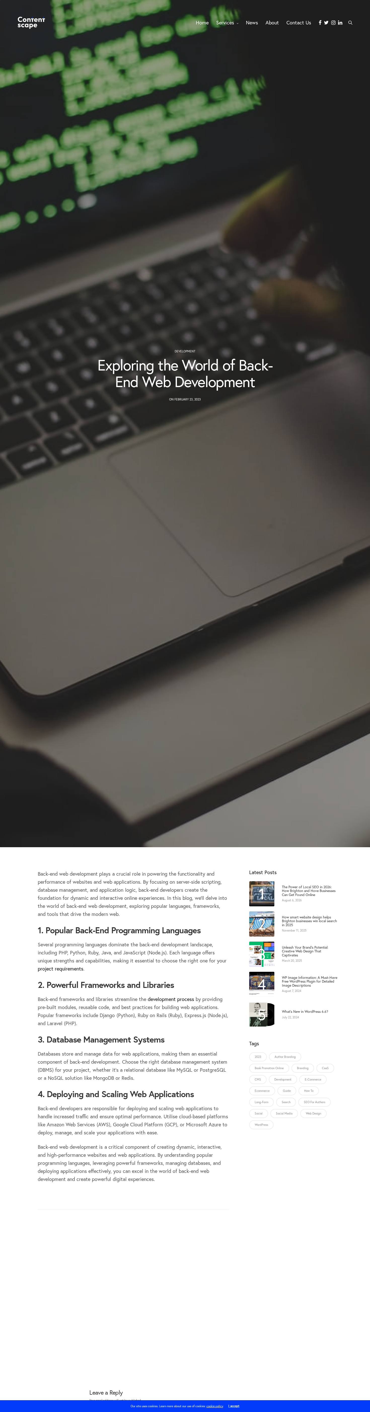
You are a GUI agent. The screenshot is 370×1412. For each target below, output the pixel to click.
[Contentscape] (31, 22)
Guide (287, 1091)
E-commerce (313, 1079)
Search (286, 1102)
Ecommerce (262, 1091)
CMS (258, 1079)
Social (259, 1113)
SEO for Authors (314, 1102)
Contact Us (298, 22)
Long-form (261, 1102)
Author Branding (285, 1057)
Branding (303, 1068)
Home (202, 22)
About (272, 22)
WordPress (261, 1125)
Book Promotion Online (269, 1068)
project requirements (60, 968)
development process (171, 999)
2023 (258, 1057)
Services (225, 22)
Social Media (284, 1113)
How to (308, 1091)
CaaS (325, 1068)
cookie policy (214, 1406)
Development (185, 351)
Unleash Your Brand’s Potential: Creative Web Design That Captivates (305, 951)
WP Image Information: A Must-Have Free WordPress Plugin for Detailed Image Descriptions (309, 981)
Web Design (313, 1113)
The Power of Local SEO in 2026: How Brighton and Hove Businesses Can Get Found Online (309, 891)
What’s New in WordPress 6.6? (305, 1011)
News (252, 22)
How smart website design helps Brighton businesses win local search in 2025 (309, 921)
